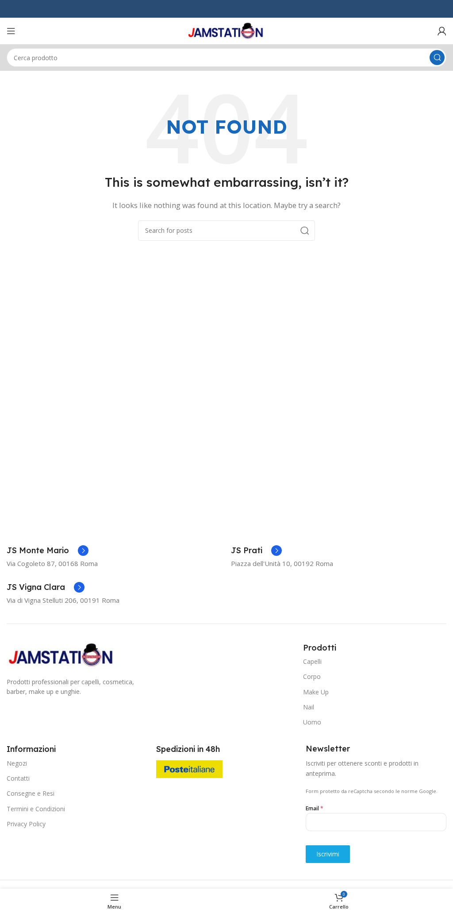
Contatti (18, 778)
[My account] (442, 31)
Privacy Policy (26, 824)
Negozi (17, 763)
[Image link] (62, 654)
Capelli (312, 661)
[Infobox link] (47, 550)
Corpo (312, 676)
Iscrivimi (327, 854)
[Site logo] (226, 30)
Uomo (312, 722)
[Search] (437, 57)
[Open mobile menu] (11, 31)
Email (314, 808)
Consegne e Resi (30, 793)
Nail (308, 707)
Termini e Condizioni (36, 809)
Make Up (316, 692)
